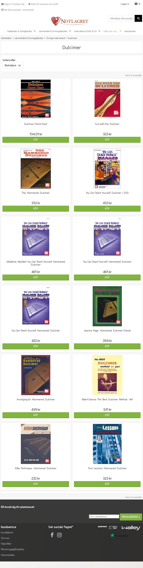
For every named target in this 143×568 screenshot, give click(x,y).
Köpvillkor (6, 543)
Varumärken (8, 555)
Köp (36, 139)
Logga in (125, 3)
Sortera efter (9, 59)
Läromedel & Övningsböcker (53, 31)
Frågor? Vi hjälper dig (14, 3)
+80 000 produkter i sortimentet (19, 9)
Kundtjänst (7, 532)
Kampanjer (130, 31)
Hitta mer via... (110, 31)
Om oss (5, 538)
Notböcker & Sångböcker (19, 31)
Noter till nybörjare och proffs (44, 3)
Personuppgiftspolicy (12, 549)
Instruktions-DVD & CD (85, 31)
